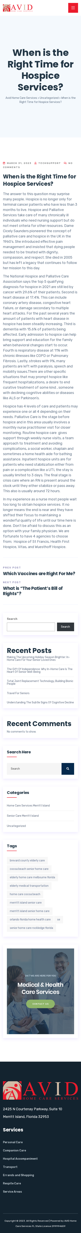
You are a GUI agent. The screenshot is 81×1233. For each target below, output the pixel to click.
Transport (10, 1167)
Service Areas (12, 1191)
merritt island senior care (26, 902)
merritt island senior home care (30, 911)
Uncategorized (16, 826)
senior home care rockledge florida (31, 928)
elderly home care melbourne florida (32, 877)
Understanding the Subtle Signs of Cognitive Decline (40, 702)
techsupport (49, 163)
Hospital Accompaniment (20, 1158)
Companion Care (14, 1150)
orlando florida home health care (30, 919)
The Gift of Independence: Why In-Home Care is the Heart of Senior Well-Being (40, 670)
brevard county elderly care (27, 860)
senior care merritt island (23, 816)
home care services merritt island (28, 805)
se (58, 919)
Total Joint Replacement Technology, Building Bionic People (40, 682)
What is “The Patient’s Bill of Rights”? (33, 590)
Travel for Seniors (18, 693)
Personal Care (13, 1142)
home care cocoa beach (25, 894)
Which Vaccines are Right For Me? (39, 574)
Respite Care (12, 1183)
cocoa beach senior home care (29, 869)
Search (12, 619)
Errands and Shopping (18, 1175)
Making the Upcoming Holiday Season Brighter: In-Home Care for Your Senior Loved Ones (38, 658)
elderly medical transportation (29, 885)
